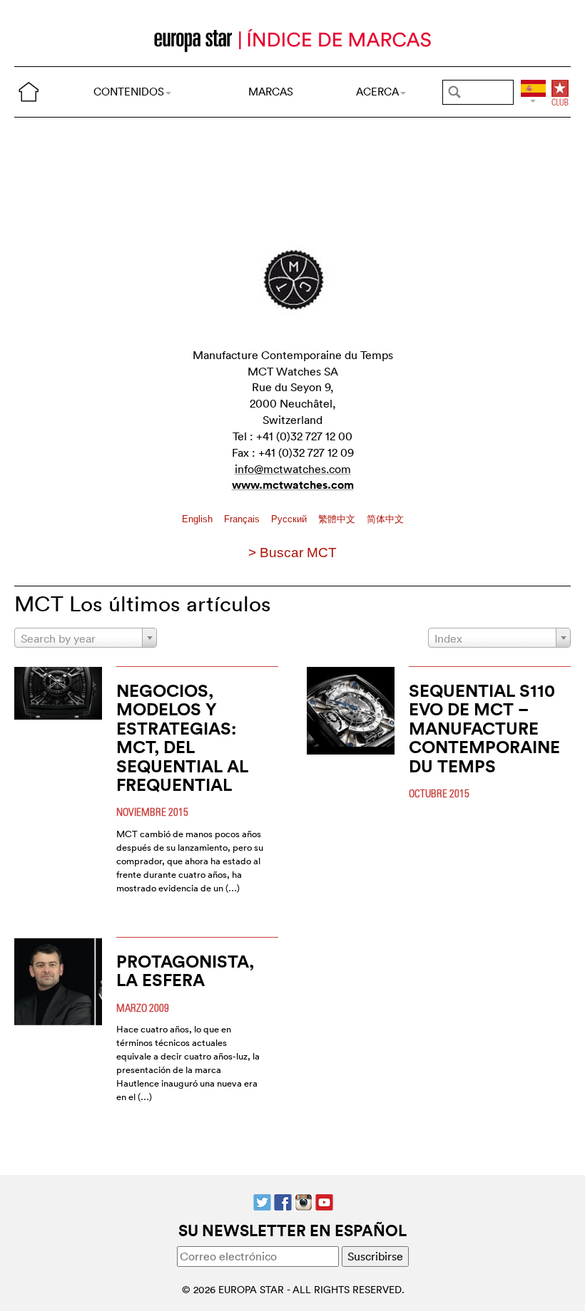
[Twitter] (262, 1200)
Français (243, 519)
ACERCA (377, 91)
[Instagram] (303, 1200)
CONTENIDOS (128, 91)
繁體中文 (338, 519)
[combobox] (85, 638)
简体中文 (385, 519)
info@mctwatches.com (293, 469)
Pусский (290, 519)
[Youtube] (324, 1200)
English (198, 519)
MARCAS (270, 91)
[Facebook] (283, 1200)
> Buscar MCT (292, 552)
